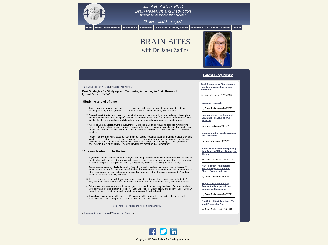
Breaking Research (94, 86)
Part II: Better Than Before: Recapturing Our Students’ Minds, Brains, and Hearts (216, 168)
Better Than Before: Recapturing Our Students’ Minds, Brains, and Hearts (219, 151)
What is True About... (121, 86)
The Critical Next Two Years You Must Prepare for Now (218, 202)
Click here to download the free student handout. (136, 206)
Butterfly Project (178, 27)
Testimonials (130, 27)
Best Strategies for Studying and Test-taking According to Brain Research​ (218, 87)
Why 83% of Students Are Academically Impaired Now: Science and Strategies (217, 186)
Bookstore (146, 27)
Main (107, 86)
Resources (196, 27)
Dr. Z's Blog (212, 27)
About (98, 27)
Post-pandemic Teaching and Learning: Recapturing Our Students (217, 118)
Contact (225, 27)
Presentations (112, 27)
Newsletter (160, 27)
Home (88, 27)
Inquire (237, 27)
